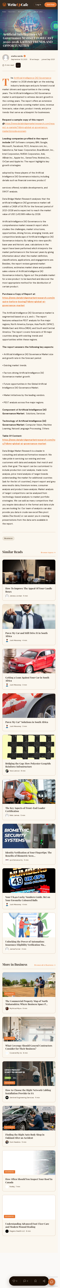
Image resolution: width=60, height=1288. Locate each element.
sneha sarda (17, 56)
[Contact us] (51, 1281)
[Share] (44, 1281)
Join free (50, 4)
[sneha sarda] (5, 57)
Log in (38, 4)
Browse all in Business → (44, 965)
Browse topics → (48, 552)
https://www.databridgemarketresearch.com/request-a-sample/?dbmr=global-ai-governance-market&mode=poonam (28, 127)
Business (11, 12)
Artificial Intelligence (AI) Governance (32, 77)
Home (4, 12)
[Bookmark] (35, 1281)
